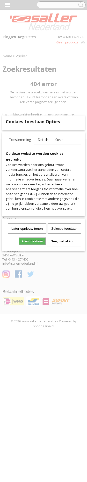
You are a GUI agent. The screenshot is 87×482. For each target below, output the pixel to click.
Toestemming (20, 139)
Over (59, 139)
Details (43, 139)
